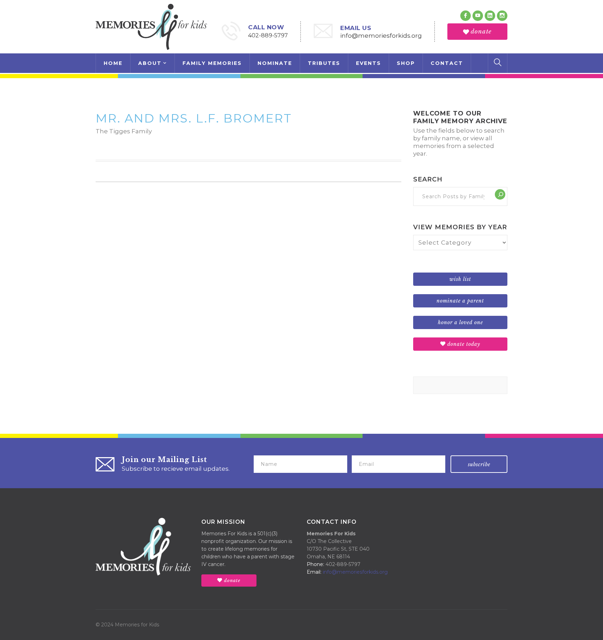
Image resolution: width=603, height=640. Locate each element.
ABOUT (150, 63)
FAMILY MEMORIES (212, 63)
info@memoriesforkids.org (381, 35)
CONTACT (447, 63)
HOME (113, 63)
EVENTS (368, 63)
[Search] (500, 194)
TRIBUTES (324, 63)
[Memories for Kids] (151, 26)
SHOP (406, 63)
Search (427, 179)
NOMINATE (275, 63)
